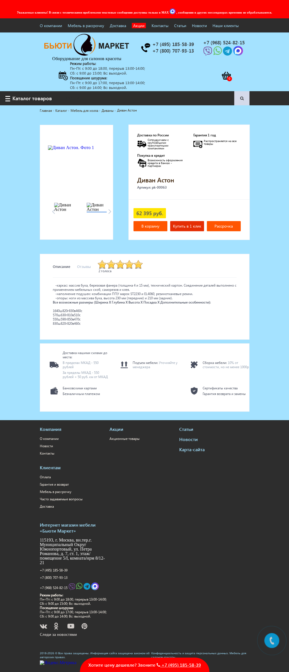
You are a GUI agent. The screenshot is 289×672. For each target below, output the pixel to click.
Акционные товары (125, 439)
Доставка (118, 25)
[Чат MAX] (173, 12)
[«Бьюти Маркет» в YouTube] (71, 627)
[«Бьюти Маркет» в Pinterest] (85, 627)
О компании (51, 25)
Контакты (160, 25)
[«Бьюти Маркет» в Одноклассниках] (56, 627)
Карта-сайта (192, 449)
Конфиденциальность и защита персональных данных (189, 653)
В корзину (150, 226)
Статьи (180, 25)
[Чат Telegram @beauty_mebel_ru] (228, 52)
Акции (138, 25)
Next (110, 210)
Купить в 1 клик (187, 226)
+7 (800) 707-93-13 (53, 577)
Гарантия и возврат (54, 484)
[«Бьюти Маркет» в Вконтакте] (44, 627)
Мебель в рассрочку (86, 25)
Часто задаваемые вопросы (61, 499)
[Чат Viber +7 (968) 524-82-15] (208, 52)
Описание (61, 266)
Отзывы (84, 266)
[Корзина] (226, 75)
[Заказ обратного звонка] (145, 47)
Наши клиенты (226, 25)
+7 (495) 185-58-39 (53, 570)
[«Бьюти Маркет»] (86, 54)
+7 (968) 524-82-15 (53, 587)
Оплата (45, 477)
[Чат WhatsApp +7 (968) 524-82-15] (218, 52)
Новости (199, 25)
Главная (46, 110)
